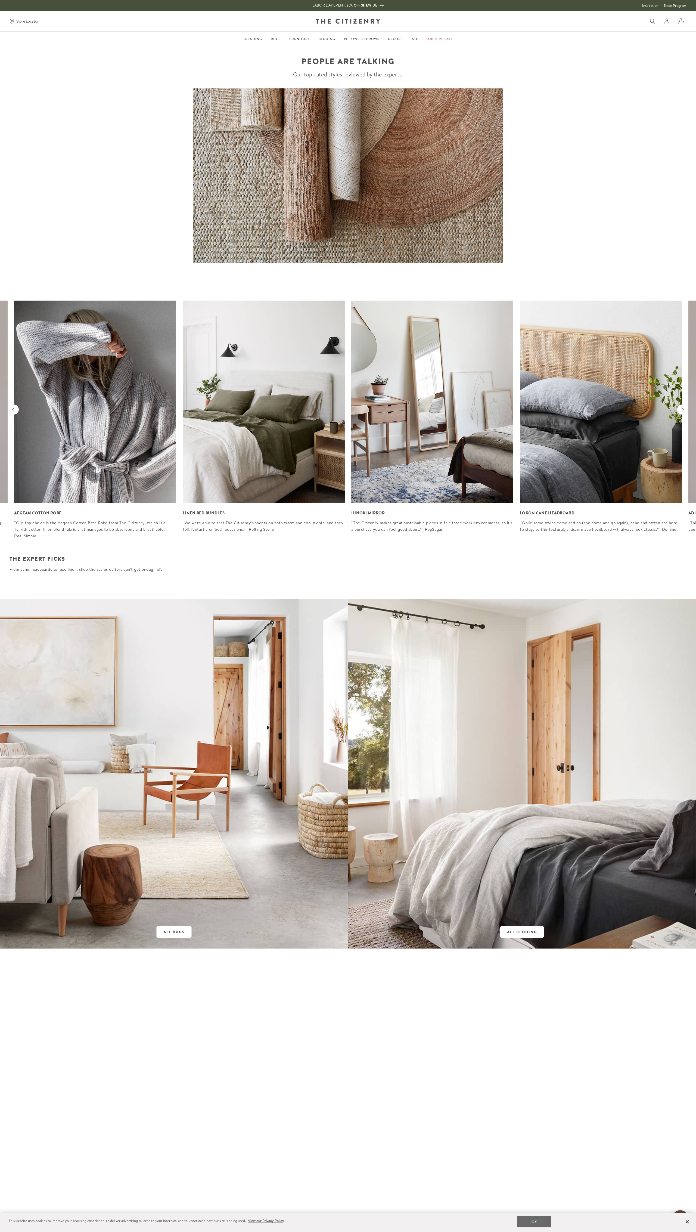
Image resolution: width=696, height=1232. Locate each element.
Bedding (327, 38)
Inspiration (650, 5)
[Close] (687, 1222)
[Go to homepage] (348, 21)
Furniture (299, 38)
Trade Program (675, 5)
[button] (680, 21)
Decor (394, 38)
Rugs (276, 38)
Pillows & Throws (361, 38)
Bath (414, 38)
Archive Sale (440, 38)
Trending (252, 38)
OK (534, 1221)
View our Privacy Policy (266, 1220)
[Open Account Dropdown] (666, 21)
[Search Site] (652, 21)
